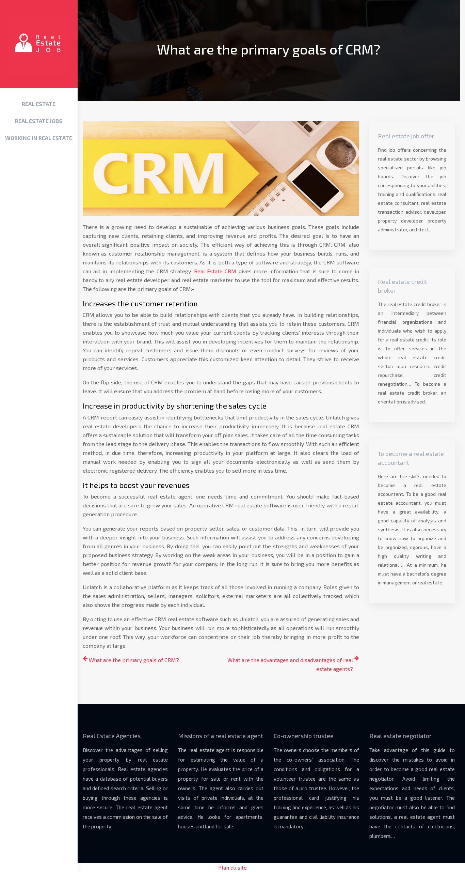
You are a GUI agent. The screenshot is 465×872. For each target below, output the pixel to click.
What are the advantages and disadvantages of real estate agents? (290, 664)
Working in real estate (38, 138)
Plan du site (232, 867)
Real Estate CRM (215, 271)
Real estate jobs (38, 121)
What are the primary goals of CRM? (134, 660)
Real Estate (38, 104)
